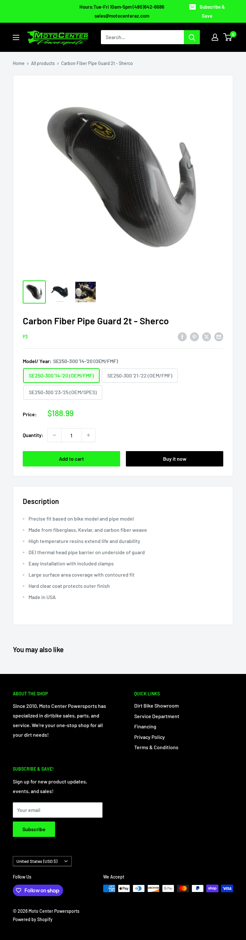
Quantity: (33, 435)
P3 (25, 336)
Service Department (156, 716)
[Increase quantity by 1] (88, 435)
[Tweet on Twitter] (206, 336)
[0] (228, 37)
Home (19, 63)
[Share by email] (218, 336)
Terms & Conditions (156, 747)
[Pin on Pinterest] (194, 336)
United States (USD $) (36, 861)
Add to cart (71, 459)
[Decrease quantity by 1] (54, 435)
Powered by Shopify (33, 919)
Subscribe (33, 829)
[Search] (192, 37)
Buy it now (174, 459)
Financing (145, 726)
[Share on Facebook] (182, 336)
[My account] (215, 37)
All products (43, 63)
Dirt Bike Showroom (156, 705)
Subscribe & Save (212, 11)
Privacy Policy (149, 737)
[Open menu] (16, 37)
